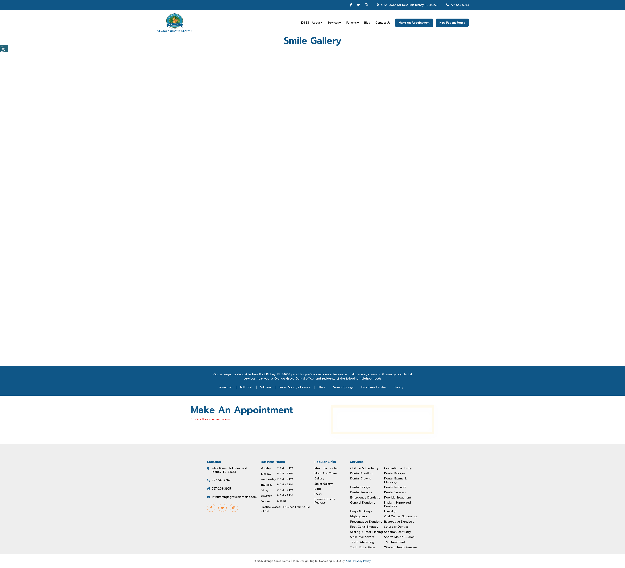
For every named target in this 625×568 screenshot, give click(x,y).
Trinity (398, 387)
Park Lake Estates (374, 387)
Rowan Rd (225, 387)
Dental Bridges (394, 473)
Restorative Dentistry (399, 522)
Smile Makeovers (362, 537)
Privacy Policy (362, 561)
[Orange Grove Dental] (174, 22)
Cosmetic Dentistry (398, 468)
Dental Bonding (361, 473)
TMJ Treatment (394, 542)
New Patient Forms (452, 23)
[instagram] (366, 5)
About (316, 23)
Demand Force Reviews (324, 501)
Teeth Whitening (362, 542)
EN (303, 22)
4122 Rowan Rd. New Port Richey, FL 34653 (409, 5)
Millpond (246, 387)
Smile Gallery (323, 484)
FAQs (318, 494)
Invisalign (390, 511)
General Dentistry (362, 503)
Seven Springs (343, 387)
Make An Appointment (414, 23)
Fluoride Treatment (397, 497)
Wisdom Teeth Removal (400, 547)
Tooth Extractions (362, 547)
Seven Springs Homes (294, 387)
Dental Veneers (395, 492)
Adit (348, 561)
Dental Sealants (361, 492)
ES (307, 22)
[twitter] (358, 5)
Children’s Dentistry (364, 468)
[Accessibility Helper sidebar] (4, 48)
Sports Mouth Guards (399, 537)
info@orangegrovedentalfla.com (234, 497)
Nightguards (359, 516)
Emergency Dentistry (365, 497)
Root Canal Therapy (364, 527)
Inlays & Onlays (361, 511)
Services (333, 23)
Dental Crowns (360, 478)
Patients (351, 23)
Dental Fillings (360, 487)
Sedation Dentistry (397, 532)
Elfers (321, 387)
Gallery (319, 478)
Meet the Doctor (326, 468)
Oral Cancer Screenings (401, 516)
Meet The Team (325, 473)
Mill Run (265, 387)
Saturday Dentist (396, 527)
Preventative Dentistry (366, 522)
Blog (367, 23)
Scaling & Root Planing (366, 532)
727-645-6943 (460, 5)
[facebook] (351, 5)
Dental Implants (395, 487)
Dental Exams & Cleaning (395, 480)
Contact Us (382, 23)
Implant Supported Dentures (397, 504)
